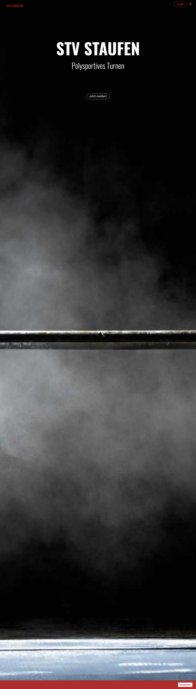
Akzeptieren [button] (185, 684)
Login (180, 4)
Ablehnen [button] (170, 684)
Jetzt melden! (98, 96)
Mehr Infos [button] (81, 685)
